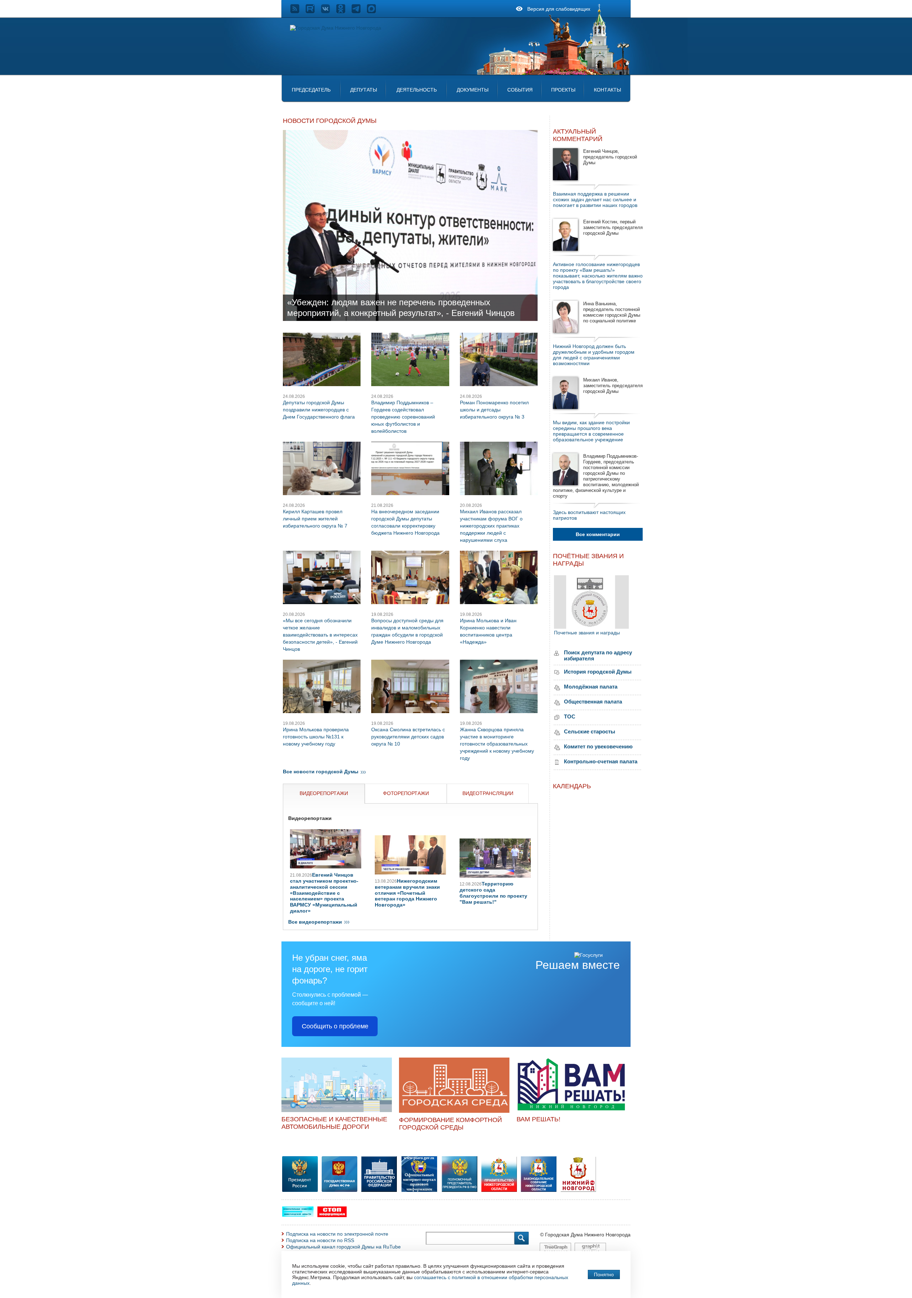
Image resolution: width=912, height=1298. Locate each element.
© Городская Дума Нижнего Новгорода (585, 1234)
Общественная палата (593, 702)
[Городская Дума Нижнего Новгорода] (335, 28)
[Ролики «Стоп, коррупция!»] (332, 1215)
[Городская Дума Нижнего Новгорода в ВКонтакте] (328, 11)
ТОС (569, 716)
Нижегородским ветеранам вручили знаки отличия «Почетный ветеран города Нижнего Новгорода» (407, 893)
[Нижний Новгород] (578, 1190)
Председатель (311, 90)
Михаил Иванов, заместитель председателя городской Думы (613, 385)
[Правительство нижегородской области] (499, 1190)
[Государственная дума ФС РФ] (339, 1190)
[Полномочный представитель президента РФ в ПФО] (419, 1191)
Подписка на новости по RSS (320, 1240)
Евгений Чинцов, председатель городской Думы (610, 157)
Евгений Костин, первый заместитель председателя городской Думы (613, 227)
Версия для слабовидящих (558, 9)
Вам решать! (538, 1119)
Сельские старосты (589, 731)
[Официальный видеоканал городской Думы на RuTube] (313, 11)
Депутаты (363, 90)
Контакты (607, 90)
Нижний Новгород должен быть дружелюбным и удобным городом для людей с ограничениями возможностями (593, 354)
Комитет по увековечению (598, 746)
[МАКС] (374, 11)
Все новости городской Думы (320, 771)
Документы (472, 90)
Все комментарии (598, 534)
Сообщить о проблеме (335, 1026)
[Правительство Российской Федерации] (379, 1190)
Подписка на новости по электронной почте (337, 1234)
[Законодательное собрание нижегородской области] (538, 1190)
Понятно (604, 1274)
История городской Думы (598, 672)
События (520, 90)
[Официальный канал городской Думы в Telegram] (359, 11)
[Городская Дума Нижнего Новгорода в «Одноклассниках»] (344, 11)
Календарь (572, 786)
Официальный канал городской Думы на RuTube (343, 1247)
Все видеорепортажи (315, 922)
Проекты (563, 90)
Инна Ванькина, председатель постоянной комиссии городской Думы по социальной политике (611, 312)
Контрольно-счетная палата (600, 761)
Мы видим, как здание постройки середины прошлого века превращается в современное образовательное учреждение (591, 431)
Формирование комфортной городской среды (450, 1123)
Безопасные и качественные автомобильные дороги (334, 1123)
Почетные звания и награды (587, 632)
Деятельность (417, 90)
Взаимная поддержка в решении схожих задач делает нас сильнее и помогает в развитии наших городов (595, 199)
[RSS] (298, 11)
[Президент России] (300, 1190)
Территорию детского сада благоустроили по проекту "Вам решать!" (493, 892)
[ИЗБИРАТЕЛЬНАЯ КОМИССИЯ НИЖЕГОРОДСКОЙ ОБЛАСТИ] (298, 1215)
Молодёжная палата (590, 687)
